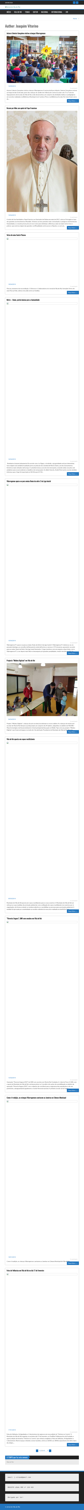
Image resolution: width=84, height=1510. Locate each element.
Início (9, 12)
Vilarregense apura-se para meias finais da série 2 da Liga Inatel (29, 481)
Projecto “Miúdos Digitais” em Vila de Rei (21, 660)
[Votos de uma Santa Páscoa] (42, 260)
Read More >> (73, 101)
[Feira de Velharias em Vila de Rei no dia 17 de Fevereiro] (42, 1351)
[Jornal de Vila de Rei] (12, 7)
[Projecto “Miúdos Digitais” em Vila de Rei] (42, 690)
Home (75, 19)
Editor (35, 12)
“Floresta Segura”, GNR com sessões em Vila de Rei (24, 918)
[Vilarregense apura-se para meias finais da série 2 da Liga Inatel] (42, 561)
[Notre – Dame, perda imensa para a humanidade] (42, 380)
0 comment (73, 88)
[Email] (77, 2)
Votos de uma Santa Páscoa (16, 235)
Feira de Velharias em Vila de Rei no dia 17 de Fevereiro (25, 1270)
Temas (27, 12)
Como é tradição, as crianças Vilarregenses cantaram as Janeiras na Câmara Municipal (36, 1097)
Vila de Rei (18, 12)
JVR (67, 12)
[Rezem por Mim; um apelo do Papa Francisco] (42, 162)
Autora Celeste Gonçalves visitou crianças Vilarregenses (26, 33)
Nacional (44, 12)
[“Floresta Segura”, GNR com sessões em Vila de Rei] (42, 999)
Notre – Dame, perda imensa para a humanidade (23, 299)
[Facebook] (74, 2)
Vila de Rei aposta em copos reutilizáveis (21, 739)
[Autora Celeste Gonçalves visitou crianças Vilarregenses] (42, 60)
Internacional (56, 12)
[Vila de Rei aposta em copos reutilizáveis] (42, 819)
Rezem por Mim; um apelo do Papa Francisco (22, 108)
